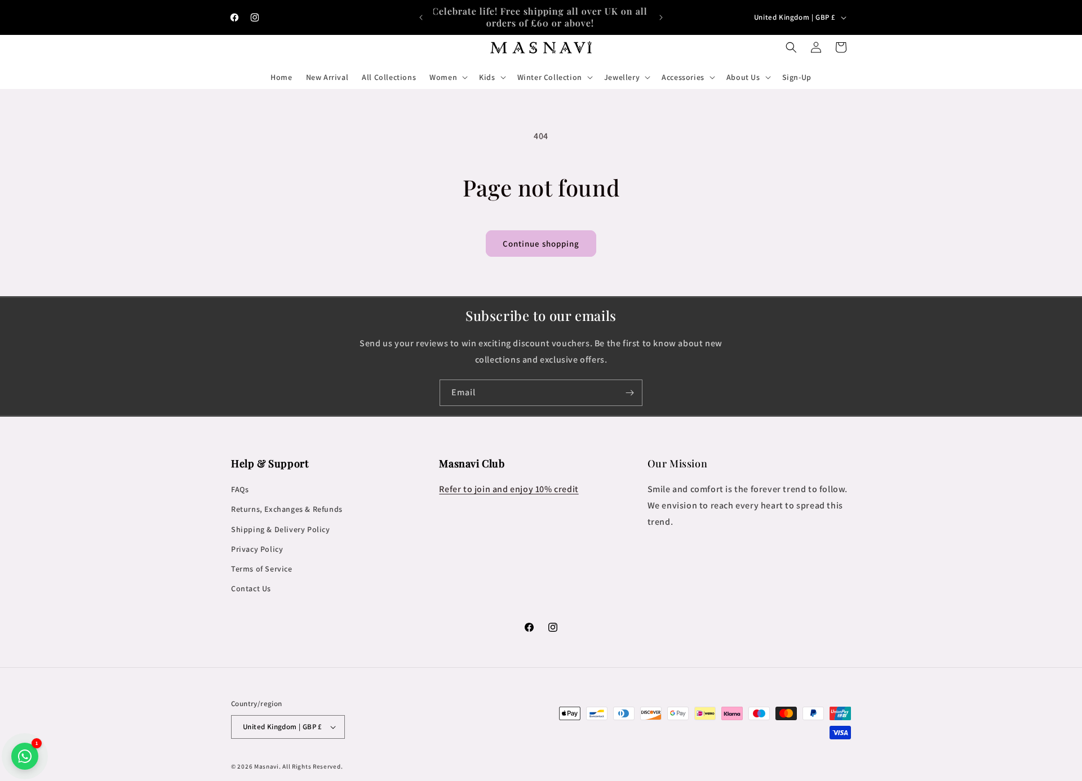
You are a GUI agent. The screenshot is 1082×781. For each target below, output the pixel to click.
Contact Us (251, 588)
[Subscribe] (629, 393)
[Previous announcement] (421, 17)
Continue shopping (541, 243)
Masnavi (266, 766)
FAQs (240, 489)
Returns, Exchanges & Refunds (287, 509)
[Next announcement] (661, 17)
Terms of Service (261, 569)
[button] (447, 77)
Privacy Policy (257, 549)
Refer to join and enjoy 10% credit (508, 489)
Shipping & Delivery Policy (280, 529)
